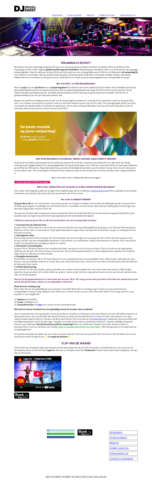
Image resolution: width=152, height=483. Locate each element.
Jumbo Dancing (99, 319)
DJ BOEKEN (116, 432)
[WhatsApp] (48, 434)
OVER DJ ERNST (118, 438)
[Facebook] (47, 437)
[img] (76, 36)
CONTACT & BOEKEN (121, 458)
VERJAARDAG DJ (119, 453)
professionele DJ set (99, 190)
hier (40, 304)
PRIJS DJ (114, 443)
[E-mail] (48, 430)
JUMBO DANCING (119, 448)
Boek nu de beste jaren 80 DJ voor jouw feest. (79, 327)
